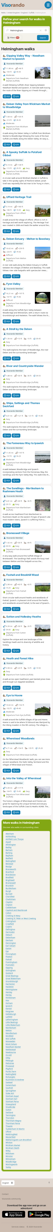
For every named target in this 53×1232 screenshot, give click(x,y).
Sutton (8, 1109)
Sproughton (11, 1090)
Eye (7, 951)
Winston (9, 1156)
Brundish (10, 885)
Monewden (10, 1041)
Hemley (9, 992)
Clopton (9, 905)
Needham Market (13, 1047)
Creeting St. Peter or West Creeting (21, 918)
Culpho (9, 926)
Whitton (9, 1142)
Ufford (8, 1131)
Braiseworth (11, 869)
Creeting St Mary (13, 915)
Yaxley (8, 1167)
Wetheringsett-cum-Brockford (18, 1140)
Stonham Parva (12, 1101)
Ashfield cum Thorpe (15, 839)
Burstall (9, 894)
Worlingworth (11, 1164)
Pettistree (10, 1063)
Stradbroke (10, 1107)
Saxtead (9, 1082)
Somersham (11, 1085)
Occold (9, 1055)
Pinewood (10, 1066)
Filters (14, 37)
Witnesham (10, 1159)
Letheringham (12, 1019)
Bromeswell (11, 883)
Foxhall (9, 959)
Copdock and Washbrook (16, 910)
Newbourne (11, 1052)
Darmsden (10, 932)
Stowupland (11, 1104)
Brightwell (10, 880)
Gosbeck (9, 973)
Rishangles (10, 1077)
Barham (9, 850)
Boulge (9, 866)
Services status (18, 1226)
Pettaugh (10, 1060)
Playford (9, 1068)
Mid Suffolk (10, 1038)
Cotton (8, 913)
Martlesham (11, 1027)
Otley (8, 1058)
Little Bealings (12, 1022)
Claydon (9, 902)
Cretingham (11, 921)
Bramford (10, 872)
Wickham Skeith (12, 1148)
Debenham (10, 937)
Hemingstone (11, 989)
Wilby (8, 1150)
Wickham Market (13, 1145)
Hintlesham (11, 997)
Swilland (9, 1112)
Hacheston (10, 984)
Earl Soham (10, 945)
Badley (8, 847)
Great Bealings (12, 976)
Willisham (10, 1153)
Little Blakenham (13, 1025)
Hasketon (10, 986)
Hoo (7, 1000)
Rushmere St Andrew (15, 1079)
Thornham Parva (13, 1123)
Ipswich (9, 1006)
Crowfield (10, 924)
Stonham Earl (11, 1099)
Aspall (8, 842)
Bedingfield (11, 861)
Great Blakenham (13, 978)
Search (43, 37)
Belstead (9, 864)
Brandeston (11, 874)
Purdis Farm (11, 1071)
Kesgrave (10, 1011)
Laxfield (9, 1017)
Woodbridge (11, 1161)
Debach (9, 935)
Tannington (11, 1115)
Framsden (10, 965)
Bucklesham (11, 888)
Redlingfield (11, 1074)
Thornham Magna (13, 1120)
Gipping (9, 967)
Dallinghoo (10, 929)
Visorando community (11, 1199)
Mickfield (9, 1036)
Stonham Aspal (12, 1096)
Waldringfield (11, 1134)
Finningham (11, 954)
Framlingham (11, 962)
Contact (5, 1194)
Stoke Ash (10, 1093)
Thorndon (10, 1118)
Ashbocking (11, 836)
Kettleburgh (11, 1014)
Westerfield (10, 1137)
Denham (9, 940)
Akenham (10, 833)
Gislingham (11, 970)
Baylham (9, 855)
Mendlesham (11, 1033)
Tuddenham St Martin (15, 1129)
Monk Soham (11, 1044)
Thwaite (9, 1126)
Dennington (11, 943)
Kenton (9, 1008)
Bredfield (10, 877)
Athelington (11, 844)
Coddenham (11, 907)
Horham (9, 1003)
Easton (8, 948)
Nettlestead (11, 1049)
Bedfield (9, 858)
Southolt (9, 1088)
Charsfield (10, 896)
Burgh (8, 891)
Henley (9, 995)
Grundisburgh (12, 981)
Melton (9, 1030)
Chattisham (11, 899)
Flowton (9, 956)
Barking (9, 853)
